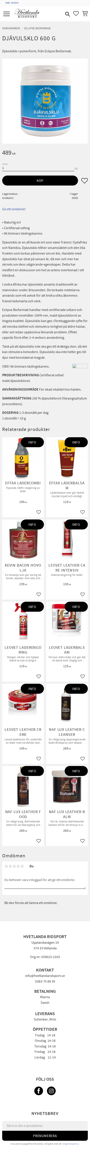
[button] (7, 14)
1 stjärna (6, 866)
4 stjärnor (18, 866)
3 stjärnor (14, 866)
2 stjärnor (10, 866)
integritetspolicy (70, 1144)
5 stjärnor (22, 866)
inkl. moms (11, 3)
